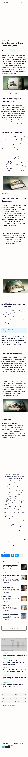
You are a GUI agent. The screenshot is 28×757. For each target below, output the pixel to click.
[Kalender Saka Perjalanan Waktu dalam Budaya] (24, 588)
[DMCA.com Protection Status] (14, 747)
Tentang (8, 745)
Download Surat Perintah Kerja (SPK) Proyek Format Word (13, 685)
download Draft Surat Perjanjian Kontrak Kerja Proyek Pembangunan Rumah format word (13, 662)
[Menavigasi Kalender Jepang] (24, 616)
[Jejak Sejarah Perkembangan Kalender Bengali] (24, 567)
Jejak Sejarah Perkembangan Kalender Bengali (10, 565)
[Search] (23, 2)
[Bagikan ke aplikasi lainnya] (21, 555)
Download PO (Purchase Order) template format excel (15, 678)
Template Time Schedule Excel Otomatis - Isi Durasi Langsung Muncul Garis (14, 670)
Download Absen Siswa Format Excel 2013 (15, 655)
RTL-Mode (3, 745)
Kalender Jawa (7, 596)
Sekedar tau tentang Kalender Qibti (11, 576)
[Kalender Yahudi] (24, 607)
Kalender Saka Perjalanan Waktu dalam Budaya (9, 586)
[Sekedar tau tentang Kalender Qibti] (24, 577)
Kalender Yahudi (7, 605)
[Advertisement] (14, 23)
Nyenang (6, 2)
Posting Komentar (14, 628)
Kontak (12, 745)
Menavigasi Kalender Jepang (10, 614)
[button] (21, 2)
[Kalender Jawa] (24, 598)
